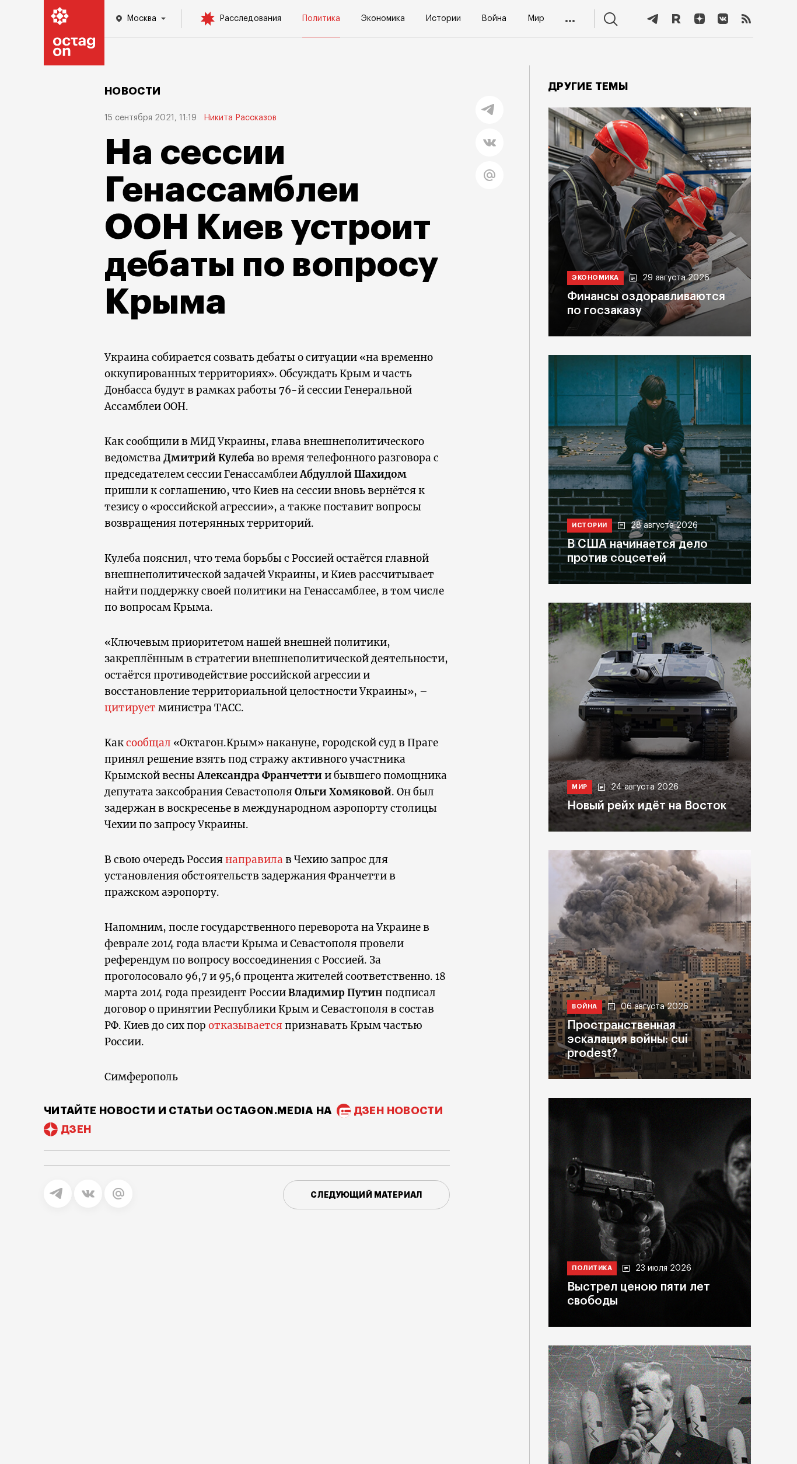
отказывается (246, 1025)
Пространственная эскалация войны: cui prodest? (627, 1039)
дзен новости (398, 1110)
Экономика (383, 19)
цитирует (131, 707)
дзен (76, 1129)
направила (255, 859)
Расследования (250, 19)
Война (493, 19)
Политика (321, 19)
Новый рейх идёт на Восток (646, 806)
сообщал (149, 742)
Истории (443, 19)
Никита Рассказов (240, 118)
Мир (535, 19)
